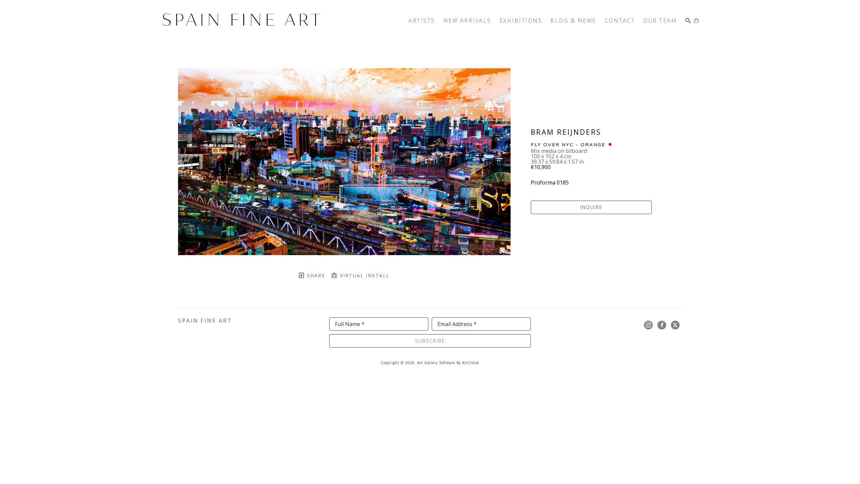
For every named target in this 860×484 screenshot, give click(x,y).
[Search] (688, 20)
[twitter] (675, 325)
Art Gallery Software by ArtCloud (448, 362)
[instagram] (648, 325)
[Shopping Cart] (696, 20)
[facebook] (661, 325)
